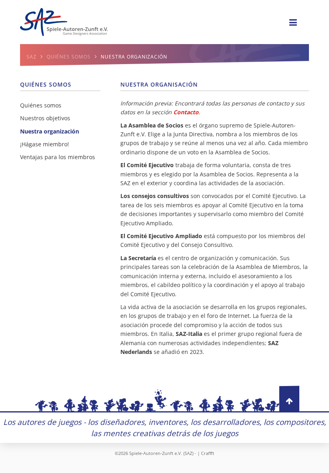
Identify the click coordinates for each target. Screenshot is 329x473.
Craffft (207, 453)
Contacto (186, 112)
